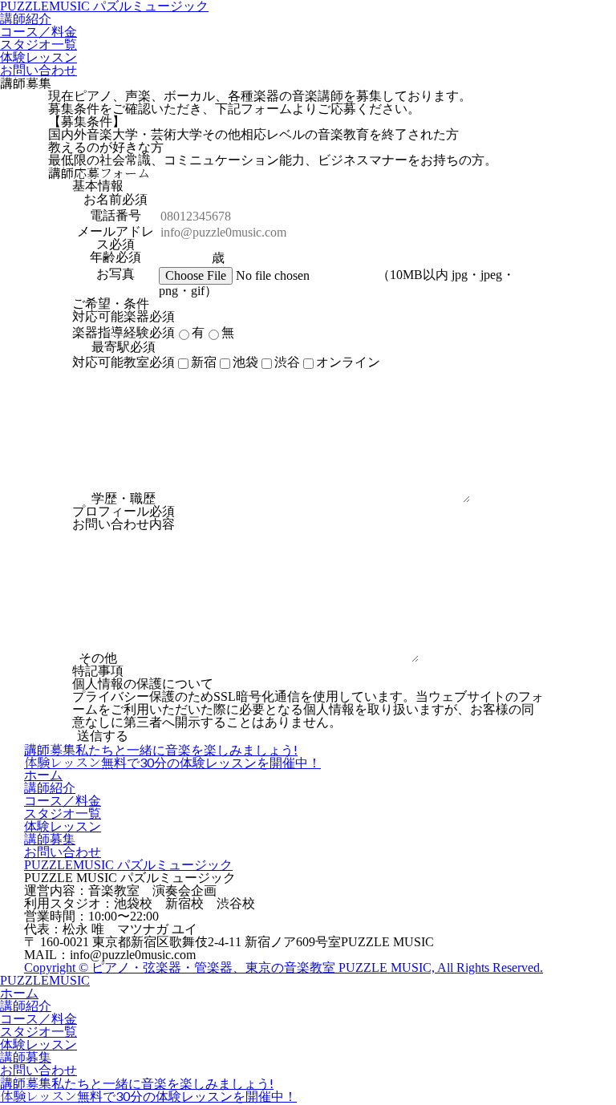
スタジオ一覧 (38, 44)
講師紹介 (25, 19)
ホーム (43, 775)
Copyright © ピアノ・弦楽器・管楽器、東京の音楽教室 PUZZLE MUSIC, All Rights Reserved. (283, 967)
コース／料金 (38, 31)
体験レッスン (38, 57)
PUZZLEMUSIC (45, 980)
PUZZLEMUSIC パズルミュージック (128, 865)
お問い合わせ (38, 70)
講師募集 (49, 839)
